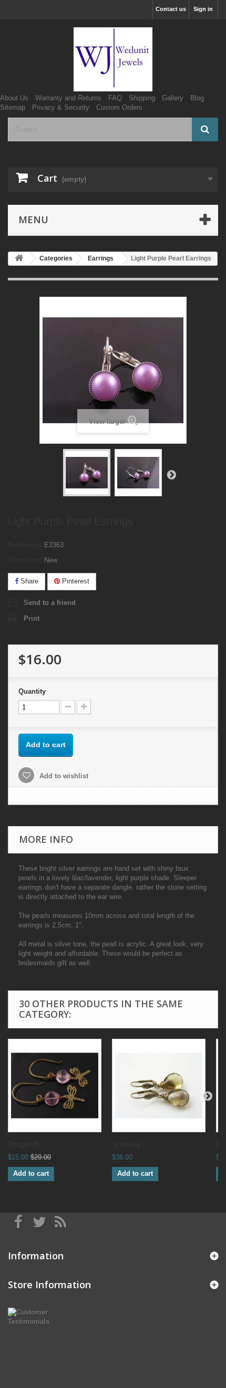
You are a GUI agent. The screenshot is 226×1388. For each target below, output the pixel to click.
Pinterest (74, 581)
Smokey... (129, 1144)
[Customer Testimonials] (37, 1316)
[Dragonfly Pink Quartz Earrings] (54, 1085)
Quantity (32, 691)
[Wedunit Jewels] (113, 59)
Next (171, 474)
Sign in (203, 9)
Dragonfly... (27, 1144)
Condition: (25, 560)
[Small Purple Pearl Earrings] (87, 473)
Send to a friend (50, 603)
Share (28, 581)
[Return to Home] (19, 258)
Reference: (25, 545)
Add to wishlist (62, 776)
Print (31, 618)
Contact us (171, 9)
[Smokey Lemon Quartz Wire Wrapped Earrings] (159, 1085)
